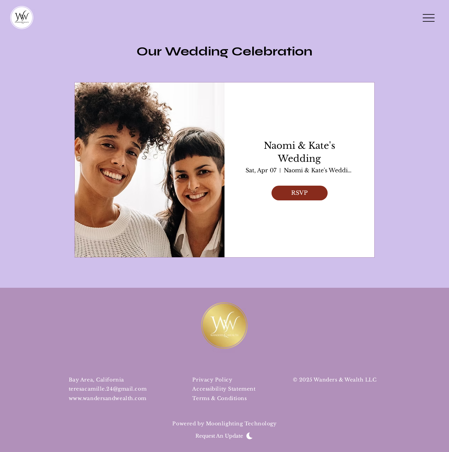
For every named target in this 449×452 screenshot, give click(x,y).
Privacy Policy (212, 380)
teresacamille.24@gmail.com (108, 389)
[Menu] (428, 18)
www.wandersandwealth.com (108, 398)
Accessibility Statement (223, 389)
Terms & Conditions (219, 398)
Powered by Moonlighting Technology (224, 423)
